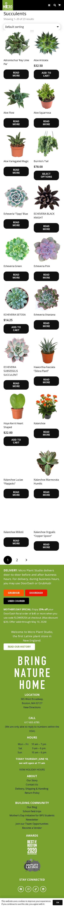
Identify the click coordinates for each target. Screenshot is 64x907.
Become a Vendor (32, 827)
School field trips (32, 811)
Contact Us (32, 784)
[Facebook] (21, 889)
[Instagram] (28, 889)
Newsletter (32, 819)
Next (26, 560)
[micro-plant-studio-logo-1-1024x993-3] (7, 5)
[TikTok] (36, 889)
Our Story (32, 780)
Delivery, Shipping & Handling (32, 788)
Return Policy (32, 792)
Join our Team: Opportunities (32, 823)
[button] (49, 5)
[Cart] (59, 5)
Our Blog (32, 807)
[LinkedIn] (43, 889)
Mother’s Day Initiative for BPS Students (32, 815)
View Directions (32, 707)
